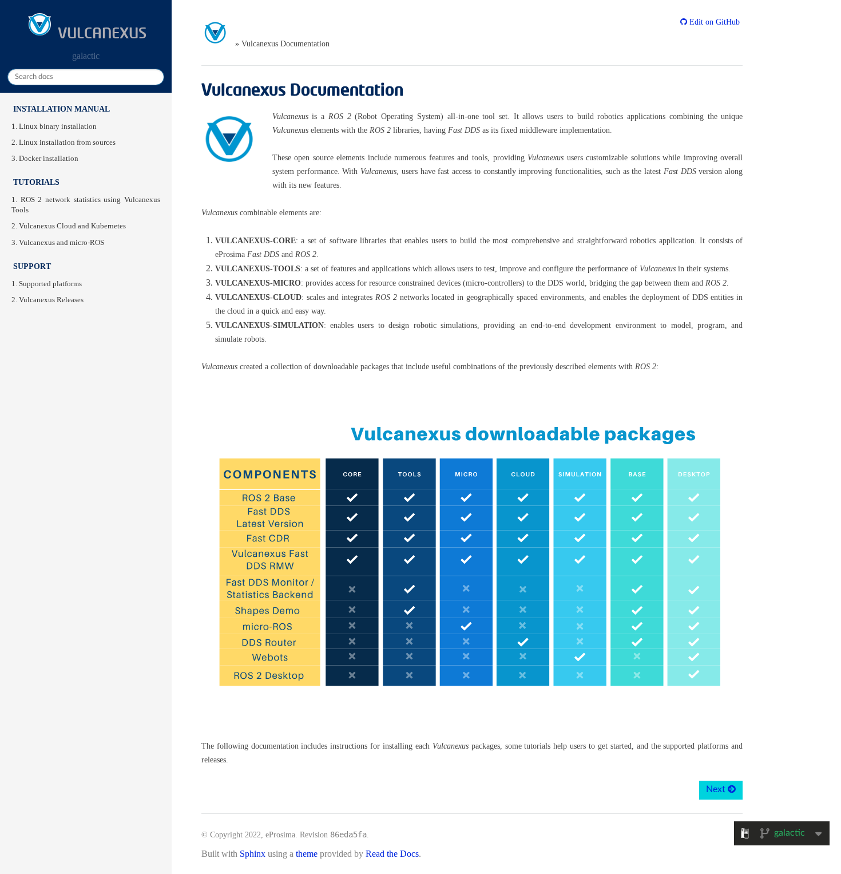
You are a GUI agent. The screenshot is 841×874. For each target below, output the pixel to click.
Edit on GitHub (713, 22)
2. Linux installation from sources (63, 143)
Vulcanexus (100, 32)
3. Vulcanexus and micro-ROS (57, 243)
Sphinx (252, 854)
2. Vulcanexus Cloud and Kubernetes (68, 226)
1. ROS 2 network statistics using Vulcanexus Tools (85, 205)
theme (307, 854)
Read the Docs (392, 854)
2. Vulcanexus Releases (47, 300)
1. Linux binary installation (54, 126)
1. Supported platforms (46, 284)
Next (717, 789)
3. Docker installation (44, 159)
